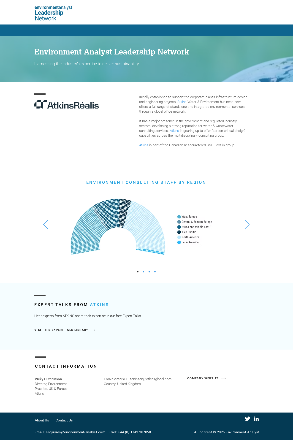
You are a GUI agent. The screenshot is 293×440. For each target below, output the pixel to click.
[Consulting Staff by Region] (137, 271)
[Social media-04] (247, 418)
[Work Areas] (149, 271)
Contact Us (64, 420)
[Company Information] (143, 271)
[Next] (247, 225)
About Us (42, 420)
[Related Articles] (155, 271)
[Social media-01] (256, 418)
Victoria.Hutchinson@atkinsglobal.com (142, 379)
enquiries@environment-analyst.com (75, 432)
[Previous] (45, 225)
